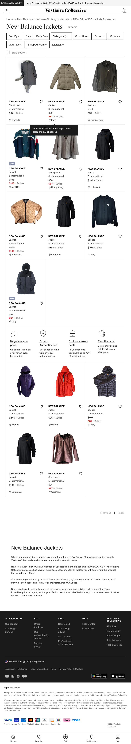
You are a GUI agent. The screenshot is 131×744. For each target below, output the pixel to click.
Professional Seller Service (65, 643)
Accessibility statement (16, 668)
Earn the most (106, 341)
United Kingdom (18, 724)
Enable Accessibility (11, 3)
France (7, 724)
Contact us (88, 628)
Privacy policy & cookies (71, 668)
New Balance (25, 19)
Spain (53, 724)
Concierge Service (10, 630)
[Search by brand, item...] (6, 10)
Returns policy (38, 645)
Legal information (39, 668)
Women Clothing (47, 19)
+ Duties (18, 113)
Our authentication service (41, 635)
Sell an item (64, 636)
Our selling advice (63, 630)
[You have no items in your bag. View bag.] (124, 10)
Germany (45, 724)
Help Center (88, 624)
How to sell (64, 624)
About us (111, 626)
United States (33, 724)
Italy (59, 724)
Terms (53, 668)
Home (9, 19)
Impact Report (114, 635)
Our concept (11, 624)
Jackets (64, 19)
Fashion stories (114, 645)
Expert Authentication (48, 343)
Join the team (114, 640)
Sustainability (114, 631)
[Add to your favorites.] (41, 102)
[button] (124, 10)
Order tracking (38, 625)
